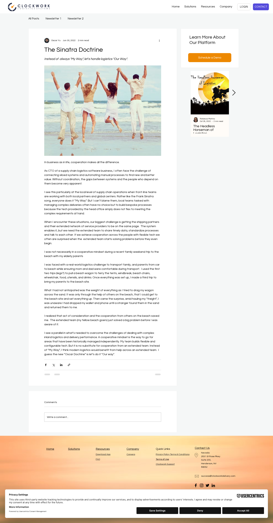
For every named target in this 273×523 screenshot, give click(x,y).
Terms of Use (162, 459)
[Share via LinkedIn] (61, 364)
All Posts (33, 18)
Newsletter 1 (53, 18)
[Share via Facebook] (45, 364)
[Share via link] (68, 364)
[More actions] (159, 40)
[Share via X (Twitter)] (53, 364)
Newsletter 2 (75, 18)
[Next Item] (234, 93)
